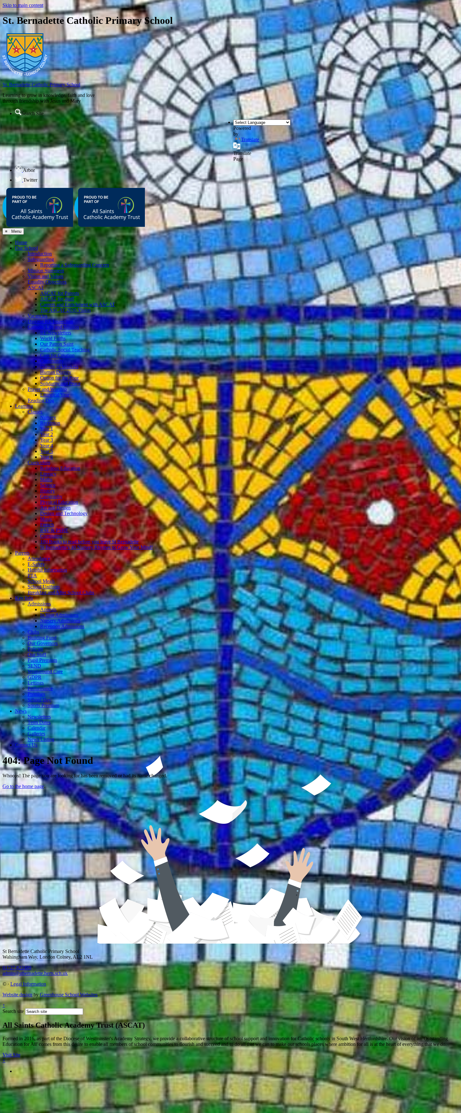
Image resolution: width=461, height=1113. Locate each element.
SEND (34, 665)
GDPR (34, 677)
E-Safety (36, 564)
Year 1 (46, 428)
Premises (36, 694)
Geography (51, 496)
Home (21, 242)
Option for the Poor (59, 378)
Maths (46, 479)
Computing (51, 536)
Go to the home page (23, 786)
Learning (24, 406)
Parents (22, 553)
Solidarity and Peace (60, 383)
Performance (40, 688)
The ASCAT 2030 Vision (65, 310)
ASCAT (36, 287)
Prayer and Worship (47, 389)
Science (48, 485)
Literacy (48, 474)
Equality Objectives (47, 282)
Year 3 (46, 440)
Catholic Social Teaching (65, 349)
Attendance (39, 558)
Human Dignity (55, 372)
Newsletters (39, 716)
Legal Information (28, 984)
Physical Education (59, 502)
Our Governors (43, 643)
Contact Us (26, 745)
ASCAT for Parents (59, 293)
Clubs (33, 632)
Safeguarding (41, 259)
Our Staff (37, 654)
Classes (35, 411)
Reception (50, 423)
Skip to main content (23, 5)
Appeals (48, 609)
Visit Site (11, 1054)
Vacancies (37, 315)
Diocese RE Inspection (50, 321)
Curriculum (39, 462)
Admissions (39, 603)
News (21, 711)
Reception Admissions (62, 626)
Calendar (36, 728)
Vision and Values (45, 276)
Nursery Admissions (60, 620)
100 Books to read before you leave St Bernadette (89, 541)
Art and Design (55, 507)
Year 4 (46, 445)
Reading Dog (41, 400)
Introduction (40, 253)
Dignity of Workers (59, 366)
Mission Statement (46, 270)
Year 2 (46, 434)
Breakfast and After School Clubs (61, 592)
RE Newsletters (55, 332)
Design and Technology (63, 513)
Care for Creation (57, 355)
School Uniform (44, 586)
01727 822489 (17, 967)
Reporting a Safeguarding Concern (74, 265)
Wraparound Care (45, 671)
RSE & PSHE (54, 530)
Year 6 (46, 457)
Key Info (24, 598)
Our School (26, 248)
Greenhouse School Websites (69, 994)
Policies (35, 649)
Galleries (36, 733)
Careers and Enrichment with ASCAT (77, 304)
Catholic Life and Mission (53, 327)
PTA (32, 575)
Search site (13, 1011)
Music (46, 519)
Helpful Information (47, 569)
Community (52, 361)
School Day (39, 699)
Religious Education (60, 468)
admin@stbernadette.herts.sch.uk (35, 973)
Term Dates (39, 722)
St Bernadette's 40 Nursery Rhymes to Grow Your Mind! (96, 547)
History (47, 490)
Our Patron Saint (56, 344)
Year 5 (46, 451)
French (47, 524)
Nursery (48, 417)
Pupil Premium (42, 660)
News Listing (41, 739)
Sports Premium (43, 705)
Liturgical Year (54, 394)
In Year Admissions (59, 615)
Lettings (36, 682)
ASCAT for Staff (57, 298)
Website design (17, 994)
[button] (18, 112)
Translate (250, 139)
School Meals (41, 581)
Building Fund (42, 637)
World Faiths (53, 338)
